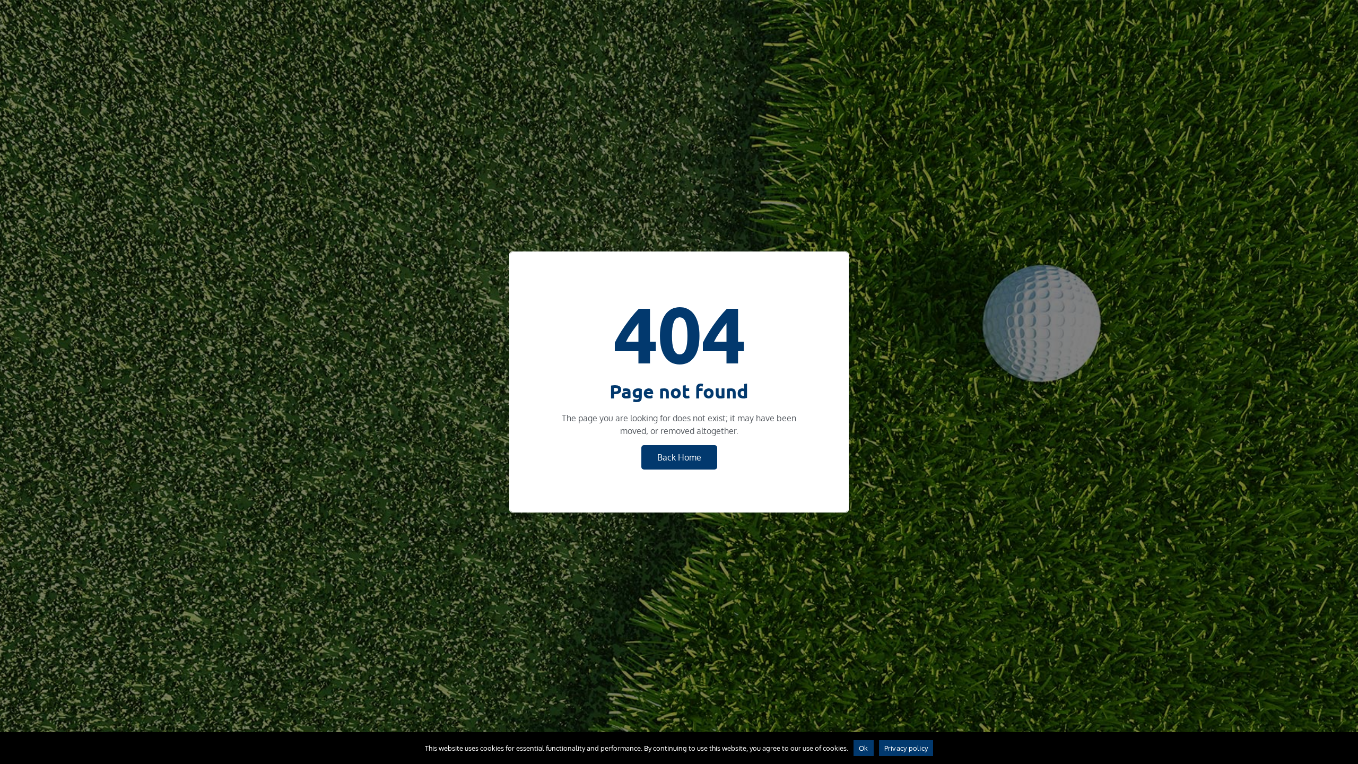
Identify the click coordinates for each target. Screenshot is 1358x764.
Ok (863, 748)
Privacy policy (906, 748)
